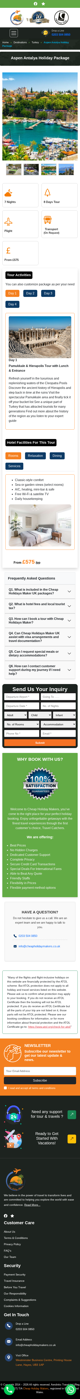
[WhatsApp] (70, 1389)
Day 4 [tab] (12, 304)
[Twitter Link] (12, 1215)
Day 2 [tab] (30, 293)
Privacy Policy (12, 1244)
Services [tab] (14, 466)
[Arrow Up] (72, 1139)
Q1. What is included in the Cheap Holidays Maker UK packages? (33, 591)
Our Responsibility (15, 1293)
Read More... (32, 1204)
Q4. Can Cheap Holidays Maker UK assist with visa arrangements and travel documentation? (34, 637)
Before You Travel (15, 1287)
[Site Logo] (16, 17)
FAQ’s (7, 1250)
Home (5, 42)
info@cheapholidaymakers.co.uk (39, 946)
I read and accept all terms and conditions (32, 1088)
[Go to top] (72, 1114)
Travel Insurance (14, 1280)
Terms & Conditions (16, 1237)
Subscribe (40, 1080)
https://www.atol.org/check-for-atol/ (49, 1026)
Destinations (20, 42)
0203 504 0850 (61, 34)
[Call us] (9, 1389)
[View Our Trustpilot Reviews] (44, 4)
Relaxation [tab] (35, 455)
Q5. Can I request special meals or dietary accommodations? (34, 653)
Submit (40, 742)
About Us (9, 1231)
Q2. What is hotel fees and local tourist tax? (37, 605)
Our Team (10, 1256)
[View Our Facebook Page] (36, 4)
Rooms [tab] (13, 455)
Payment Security (14, 1274)
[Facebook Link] (5, 1215)
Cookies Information (16, 1306)
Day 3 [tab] (48, 293)
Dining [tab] (57, 455)
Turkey (35, 42)
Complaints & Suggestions (20, 1299)
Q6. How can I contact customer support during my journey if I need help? (34, 669)
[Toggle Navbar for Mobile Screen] (14, 33)
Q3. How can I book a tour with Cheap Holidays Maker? (36, 620)
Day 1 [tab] (12, 293)
